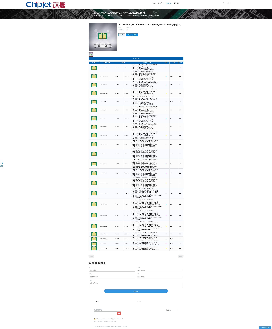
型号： (120, 27)
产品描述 (136, 58)
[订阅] (119, 313)
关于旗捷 (96, 301)
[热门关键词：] (223, 3)
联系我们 (139, 301)
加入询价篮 (133, 35)
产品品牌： (121, 29)
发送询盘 (136, 291)
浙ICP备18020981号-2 (118, 319)
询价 (122, 35)
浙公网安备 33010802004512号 (104, 319)
